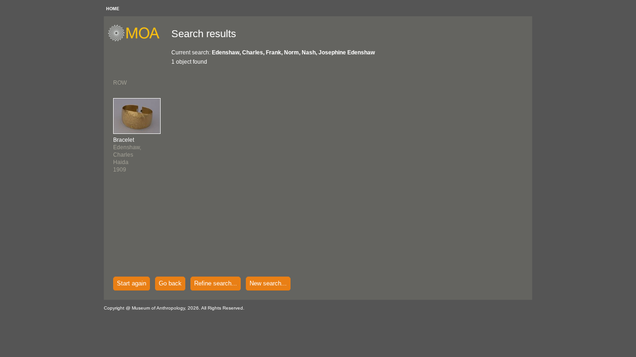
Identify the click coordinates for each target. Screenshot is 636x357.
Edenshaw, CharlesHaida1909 (127, 155)
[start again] (137, 40)
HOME (112, 9)
